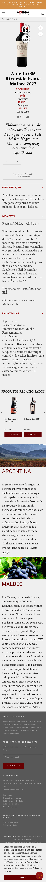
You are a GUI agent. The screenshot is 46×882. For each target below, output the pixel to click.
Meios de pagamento (10, 807)
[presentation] (2, 412)
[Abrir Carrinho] (43, 13)
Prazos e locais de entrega (12, 798)
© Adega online (12, 836)
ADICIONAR (13, 434)
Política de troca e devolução (13, 801)
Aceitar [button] (23, 877)
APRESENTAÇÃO (11, 187)
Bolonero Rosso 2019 (32, 419)
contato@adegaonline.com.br (13, 789)
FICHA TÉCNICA (10, 313)
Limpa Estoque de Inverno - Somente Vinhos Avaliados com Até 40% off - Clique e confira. (23, 5)
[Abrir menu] (3, 13)
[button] (12, 871)
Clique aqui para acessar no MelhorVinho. (19, 302)
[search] (24, 19)
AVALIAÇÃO (8, 216)
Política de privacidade (11, 804)
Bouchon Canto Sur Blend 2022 (11, 420)
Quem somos (7, 795)
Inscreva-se (13, 766)
